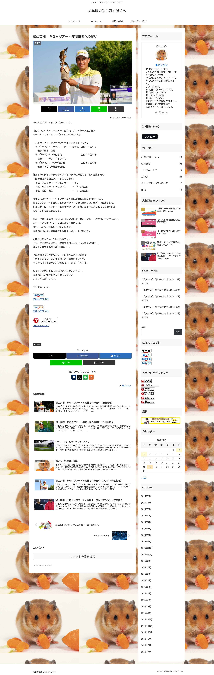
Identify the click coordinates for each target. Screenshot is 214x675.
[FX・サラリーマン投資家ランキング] (147, 393)
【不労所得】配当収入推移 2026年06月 (160, 307)
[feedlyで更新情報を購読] (85, 377)
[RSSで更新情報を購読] (91, 377)
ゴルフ (38, 344)
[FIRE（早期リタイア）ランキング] (147, 397)
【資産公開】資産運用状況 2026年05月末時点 (160, 315)
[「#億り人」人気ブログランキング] (150, 385)
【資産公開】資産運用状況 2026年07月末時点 (160, 281)
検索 (143, 327)
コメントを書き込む (82, 556)
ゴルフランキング (41, 326)
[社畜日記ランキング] (147, 389)
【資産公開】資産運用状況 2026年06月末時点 (160, 298)
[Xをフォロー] (79, 377)
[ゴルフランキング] (45, 320)
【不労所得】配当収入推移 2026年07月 (160, 290)
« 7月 (143, 477)
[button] (116, 109)
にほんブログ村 (41, 299)
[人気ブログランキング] (146, 381)
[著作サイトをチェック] (73, 377)
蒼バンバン (161, 65)
